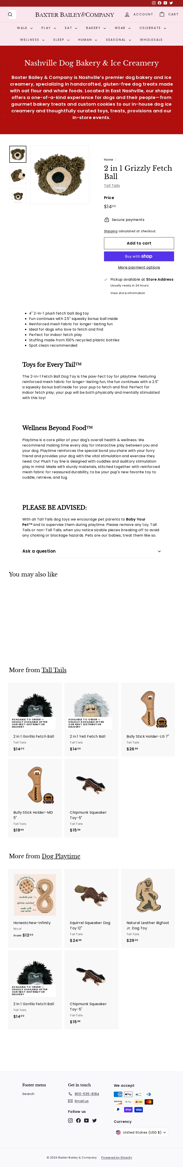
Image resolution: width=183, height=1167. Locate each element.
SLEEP (59, 39)
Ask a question (39, 551)
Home (108, 160)
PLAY (47, 28)
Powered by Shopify (116, 1157)
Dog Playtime (61, 856)
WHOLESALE (151, 39)
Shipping (110, 231)
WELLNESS (30, 39)
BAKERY (94, 28)
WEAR (121, 28)
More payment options (139, 267)
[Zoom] (59, 175)
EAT (69, 28)
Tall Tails (112, 185)
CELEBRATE (151, 28)
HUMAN (86, 39)
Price (109, 197)
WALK (23, 28)
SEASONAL (117, 39)
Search (28, 1093)
